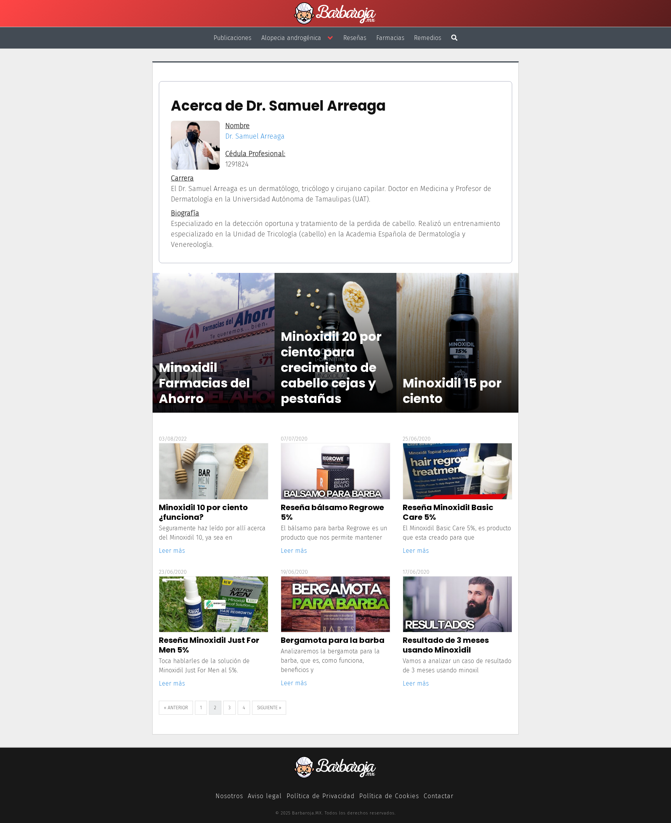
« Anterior (176, 707)
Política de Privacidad (321, 796)
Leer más (172, 550)
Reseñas (354, 38)
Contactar (439, 796)
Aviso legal (265, 796)
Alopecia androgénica (291, 38)
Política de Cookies (389, 796)
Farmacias (390, 38)
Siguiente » (269, 707)
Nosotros (229, 796)
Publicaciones (232, 38)
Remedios (427, 38)
